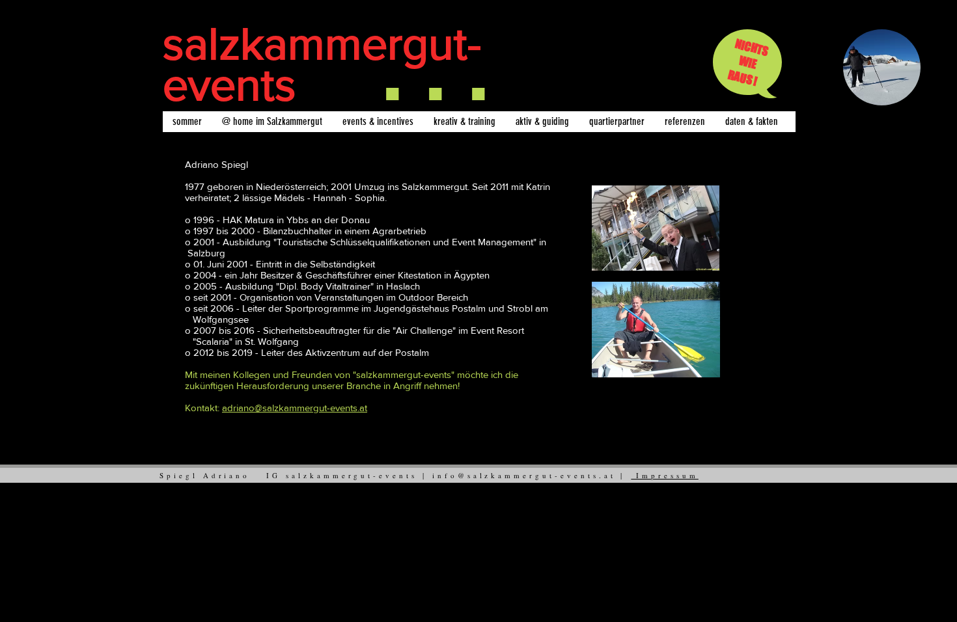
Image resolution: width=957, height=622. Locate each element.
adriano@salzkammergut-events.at (294, 407)
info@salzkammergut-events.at (524, 475)
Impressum (665, 475)
